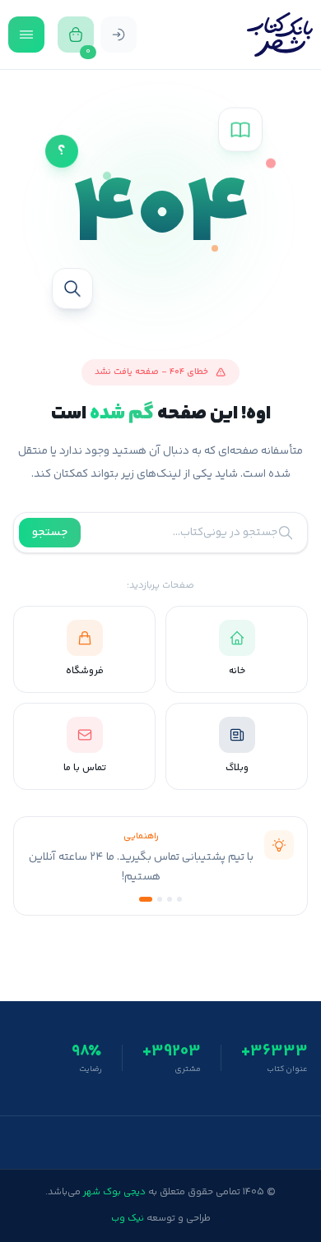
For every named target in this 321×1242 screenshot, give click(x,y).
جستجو (49, 533)
